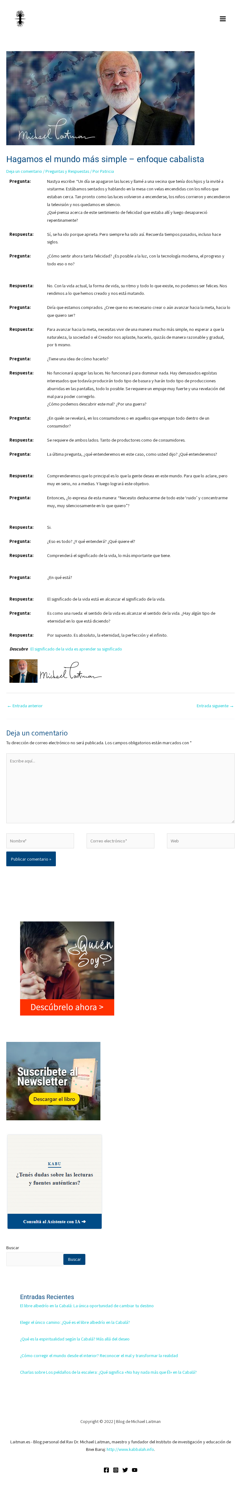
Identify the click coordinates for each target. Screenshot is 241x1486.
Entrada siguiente (215, 706)
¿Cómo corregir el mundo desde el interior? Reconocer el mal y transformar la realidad (99, 1355)
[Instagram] (116, 1470)
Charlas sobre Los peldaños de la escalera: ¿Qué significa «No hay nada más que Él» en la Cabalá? (108, 1372)
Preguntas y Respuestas (67, 171)
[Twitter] (125, 1470)
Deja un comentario (24, 171)
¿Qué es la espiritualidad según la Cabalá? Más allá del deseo (75, 1339)
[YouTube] (134, 1470)
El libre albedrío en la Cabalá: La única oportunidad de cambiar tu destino (87, 1305)
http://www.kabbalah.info (130, 1449)
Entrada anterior (25, 706)
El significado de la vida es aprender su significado (76, 649)
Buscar (12, 1247)
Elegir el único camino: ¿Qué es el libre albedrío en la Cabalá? (75, 1322)
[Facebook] (106, 1470)
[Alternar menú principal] (223, 19)
